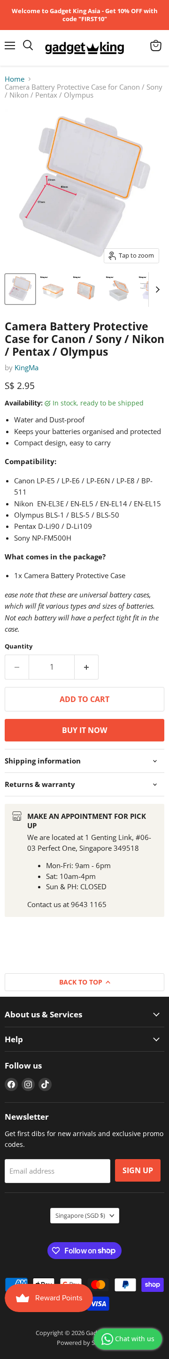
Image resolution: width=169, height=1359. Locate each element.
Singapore (80, 1215)
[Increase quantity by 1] (87, 667)
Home (14, 79)
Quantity (18, 646)
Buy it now (84, 730)
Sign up (138, 1170)
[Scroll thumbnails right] (155, 289)
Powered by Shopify (85, 1342)
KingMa (26, 367)
